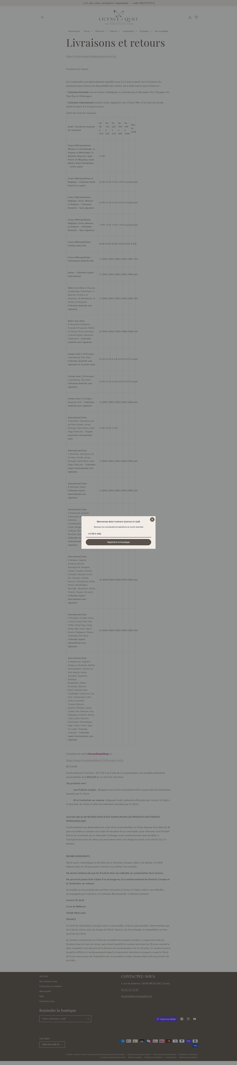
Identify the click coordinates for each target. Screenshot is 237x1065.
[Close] (152, 519)
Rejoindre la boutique (118, 542)
